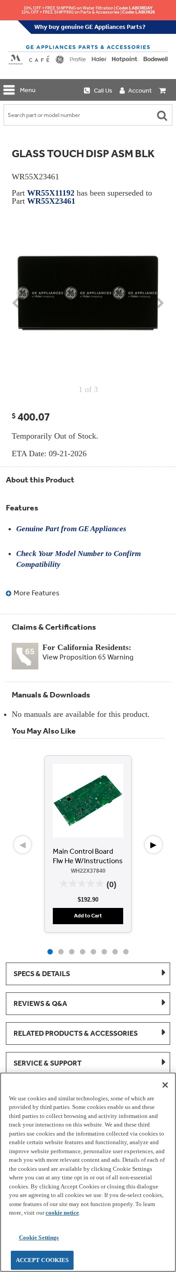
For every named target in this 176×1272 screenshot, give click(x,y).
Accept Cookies (42, 1260)
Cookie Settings (39, 1237)
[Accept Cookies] (165, 1085)
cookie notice (62, 1212)
